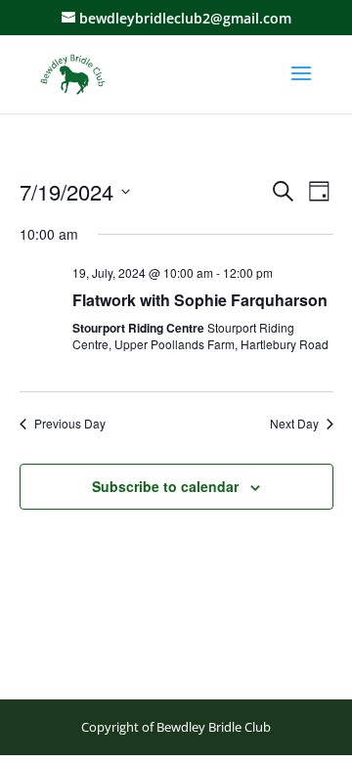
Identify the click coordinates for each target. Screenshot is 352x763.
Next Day (294, 423)
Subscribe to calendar (165, 486)
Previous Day (70, 423)
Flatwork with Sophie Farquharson (200, 300)
